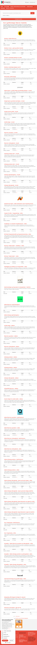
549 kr (31, 44)
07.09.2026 (14, 160)
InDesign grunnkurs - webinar (10, 357)
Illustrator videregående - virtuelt (11, 143)
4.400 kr (30, 220)
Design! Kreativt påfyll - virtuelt (11, 111)
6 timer (22, 44)
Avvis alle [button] (11, 640)
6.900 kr (30, 118)
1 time (22, 63)
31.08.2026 (14, 129)
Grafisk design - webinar (9, 325)
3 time (22, 311)
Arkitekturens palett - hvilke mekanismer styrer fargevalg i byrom (18, 203)
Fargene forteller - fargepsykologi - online (13, 213)
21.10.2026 (14, 540)
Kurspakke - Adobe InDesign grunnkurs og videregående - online (18, 554)
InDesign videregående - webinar (11, 378)
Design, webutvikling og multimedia (17, 6)
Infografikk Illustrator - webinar (11, 388)
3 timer (22, 181)
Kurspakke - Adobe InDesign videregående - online (15, 564)
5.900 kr (30, 406)
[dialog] (8, 631)
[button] (8, 642)
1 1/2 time (22, 272)
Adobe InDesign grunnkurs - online (11, 469)
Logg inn (27, 2)
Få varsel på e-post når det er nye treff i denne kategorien (18, 618)
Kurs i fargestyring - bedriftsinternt (12, 522)
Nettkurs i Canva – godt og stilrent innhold (13, 48)
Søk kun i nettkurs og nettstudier (8, 15)
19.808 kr (30, 571)
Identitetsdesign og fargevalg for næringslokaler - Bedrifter (17, 287)
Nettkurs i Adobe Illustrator (10, 38)
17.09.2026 (14, 108)
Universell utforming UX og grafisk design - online (15, 578)
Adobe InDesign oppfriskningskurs (11, 315)
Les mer (9, 628)
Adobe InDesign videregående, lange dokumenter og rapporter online (19, 501)
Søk (32, 13)
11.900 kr (30, 374)
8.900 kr (30, 364)
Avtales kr (30, 424)
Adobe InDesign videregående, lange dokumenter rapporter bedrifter (19, 512)
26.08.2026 (14, 477)
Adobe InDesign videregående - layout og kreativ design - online (18, 480)
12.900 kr (30, 108)
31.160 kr (30, 561)
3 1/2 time (22, 230)
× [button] (14, 618)
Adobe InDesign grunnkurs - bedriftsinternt (13, 459)
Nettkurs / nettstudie (7, 44)
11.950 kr (30, 477)
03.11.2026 (14, 272)
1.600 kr (31, 272)
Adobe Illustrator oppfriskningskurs (12, 304)
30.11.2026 (14, 209)
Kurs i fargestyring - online (10, 533)
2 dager (22, 108)
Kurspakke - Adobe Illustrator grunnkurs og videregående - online (18, 543)
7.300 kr (30, 242)
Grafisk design (30, 6)
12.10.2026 (14, 181)
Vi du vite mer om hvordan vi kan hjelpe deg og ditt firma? (23, 640)
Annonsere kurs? (32, 2)
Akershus (3, 8)
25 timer (22, 83)
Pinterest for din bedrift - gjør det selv (12, 607)
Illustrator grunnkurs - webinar (11, 336)
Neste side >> (18, 616)
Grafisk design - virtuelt (9, 122)
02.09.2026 (14, 487)
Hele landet (5, 293)
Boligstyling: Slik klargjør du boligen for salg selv (14, 597)
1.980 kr (30, 209)
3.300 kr (31, 230)
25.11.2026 (14, 230)
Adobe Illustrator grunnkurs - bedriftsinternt (14, 417)
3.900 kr (30, 181)
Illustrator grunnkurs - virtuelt (10, 132)
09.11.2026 (14, 139)
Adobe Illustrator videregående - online (12, 448)
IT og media (6, 6)
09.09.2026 (14, 171)
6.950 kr (30, 97)
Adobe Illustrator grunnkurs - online (12, 427)
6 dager (22, 561)
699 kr (31, 604)
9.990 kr (30, 435)
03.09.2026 (14, 508)
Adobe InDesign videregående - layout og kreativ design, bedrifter (18, 491)
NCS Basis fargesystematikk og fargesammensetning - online (17, 234)
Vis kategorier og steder (18, 19)
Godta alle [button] (5, 640)
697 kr (31, 613)
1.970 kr (31, 252)
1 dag (22, 97)
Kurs (2, 6)
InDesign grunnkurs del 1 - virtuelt (11, 153)
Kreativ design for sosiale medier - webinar (13, 399)
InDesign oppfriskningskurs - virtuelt (12, 174)
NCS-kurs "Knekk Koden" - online (11, 256)
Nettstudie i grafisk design (10, 76)
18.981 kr (30, 550)
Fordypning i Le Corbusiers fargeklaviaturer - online (15, 223)
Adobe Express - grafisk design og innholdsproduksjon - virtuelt (18, 90)
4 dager (22, 550)
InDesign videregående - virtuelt (11, 185)
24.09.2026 (14, 456)
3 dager (22, 293)
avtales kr (30, 293)
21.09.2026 (14, 192)
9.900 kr (30, 129)
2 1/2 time (22, 252)
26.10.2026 (14, 97)
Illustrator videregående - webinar (11, 346)
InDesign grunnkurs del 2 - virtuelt (11, 164)
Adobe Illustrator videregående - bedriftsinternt (14, 438)
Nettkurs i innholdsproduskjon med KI (12, 67)
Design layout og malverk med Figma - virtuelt (14, 101)
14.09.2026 (14, 150)
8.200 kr (30, 160)
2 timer (22, 54)
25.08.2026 (14, 263)
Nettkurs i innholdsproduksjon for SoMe (13, 57)
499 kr (31, 83)
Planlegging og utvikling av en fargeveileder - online (15, 266)
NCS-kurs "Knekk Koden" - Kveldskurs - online (14, 245)
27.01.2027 (14, 242)
